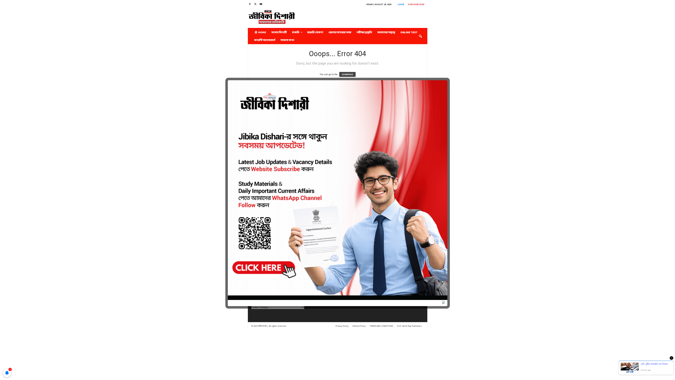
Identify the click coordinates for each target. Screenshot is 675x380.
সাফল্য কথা (287, 40)
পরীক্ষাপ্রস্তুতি (364, 32)
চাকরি (295, 32)
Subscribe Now (416, 4)
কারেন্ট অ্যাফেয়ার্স (264, 40)
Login (401, 4)
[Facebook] (250, 4)
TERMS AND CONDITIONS (381, 326)
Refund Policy (359, 326)
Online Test (408, 32)
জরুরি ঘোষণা (315, 32)
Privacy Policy (342, 326)
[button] (421, 36)
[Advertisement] (363, 16)
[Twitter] (255, 4)
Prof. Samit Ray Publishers (409, 326)
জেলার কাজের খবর (340, 32)
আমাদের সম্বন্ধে (386, 32)
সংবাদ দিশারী (279, 32)
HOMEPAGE (347, 74)
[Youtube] (261, 4)
